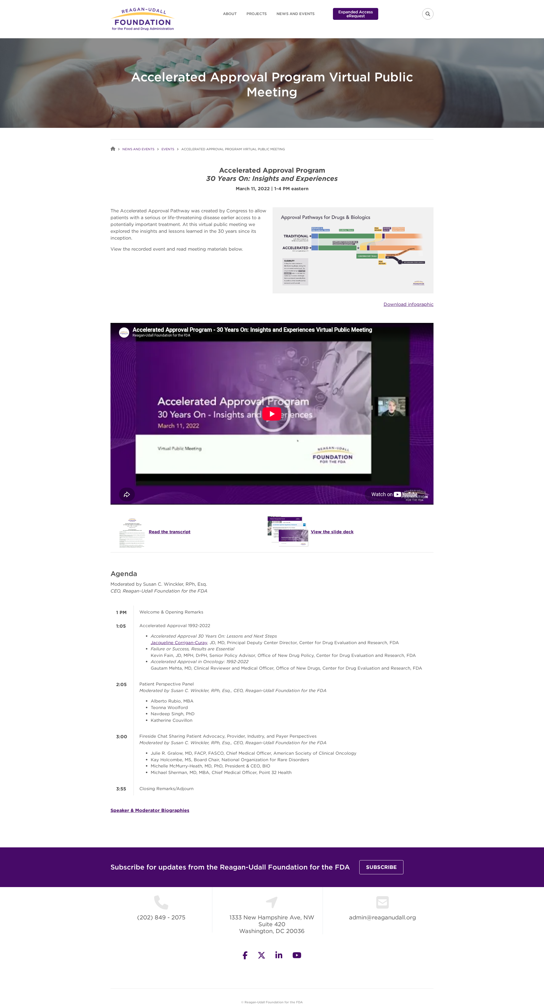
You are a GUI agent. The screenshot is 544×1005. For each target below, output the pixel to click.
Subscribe (381, 867)
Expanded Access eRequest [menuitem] (355, 13)
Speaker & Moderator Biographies (149, 810)
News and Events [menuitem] (295, 13)
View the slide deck (332, 531)
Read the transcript (169, 531)
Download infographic (409, 304)
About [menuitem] (230, 13)
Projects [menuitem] (256, 13)
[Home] (142, 18)
